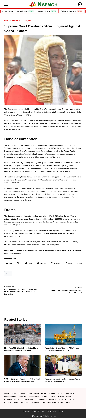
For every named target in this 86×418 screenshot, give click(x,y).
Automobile (63, 399)
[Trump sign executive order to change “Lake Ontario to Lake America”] (63, 365)
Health (52, 397)
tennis (16, 402)
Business (23, 397)
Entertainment (34, 397)
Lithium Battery (27, 399)
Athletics (35, 402)
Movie (68, 402)
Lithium (68, 397)
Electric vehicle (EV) (11, 399)
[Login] (80, 4)
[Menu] (6, 4)
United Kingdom (33, 394)
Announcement (41, 399)
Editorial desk (51, 411)
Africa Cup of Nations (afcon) (52, 402)
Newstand (17, 21)
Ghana (6, 394)
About (61, 411)
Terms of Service (38, 411)
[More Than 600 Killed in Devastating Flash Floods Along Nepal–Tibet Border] (22, 334)
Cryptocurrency (10, 397)
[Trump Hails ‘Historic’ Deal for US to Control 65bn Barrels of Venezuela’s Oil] (63, 334)
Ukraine (22, 394)
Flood (72, 399)
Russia (14, 394)
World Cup (70, 394)
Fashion (45, 397)
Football (7, 402)
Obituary (52, 399)
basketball (25, 402)
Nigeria (44, 394)
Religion (61, 397)
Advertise (26, 411)
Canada (60, 394)
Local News (8, 21)
